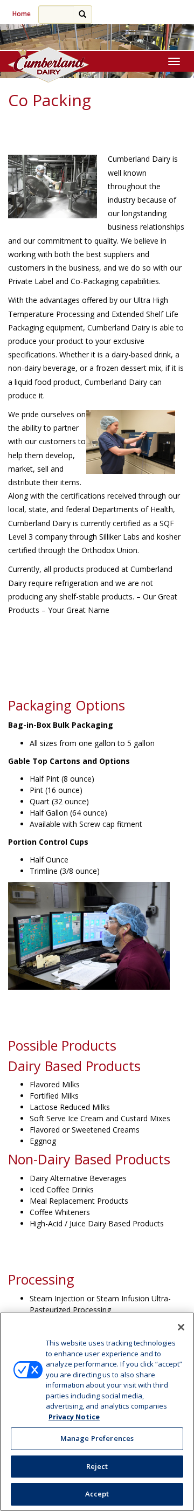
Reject (97, 1466)
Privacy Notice (74, 1417)
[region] (97, 1411)
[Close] (181, 1327)
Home (21, 13)
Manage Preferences (97, 1438)
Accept (97, 1494)
